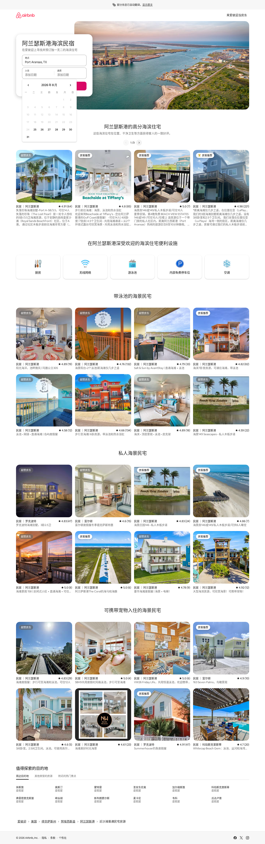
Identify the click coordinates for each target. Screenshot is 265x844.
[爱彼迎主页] (25, 15)
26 (42, 129)
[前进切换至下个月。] (70, 85)
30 (70, 129)
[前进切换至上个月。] (28, 85)
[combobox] (54, 62)
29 (63, 129)
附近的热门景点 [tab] (67, 776)
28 (56, 129)
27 (49, 129)
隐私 (44, 837)
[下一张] (139, 143)
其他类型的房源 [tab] (43, 776)
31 (28, 137)
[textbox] (38, 75)
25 (35, 129)
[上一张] (126, 143)
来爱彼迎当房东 (237, 15)
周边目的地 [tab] (22, 776)
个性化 (62, 837)
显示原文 (147, 4)
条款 (52, 837)
